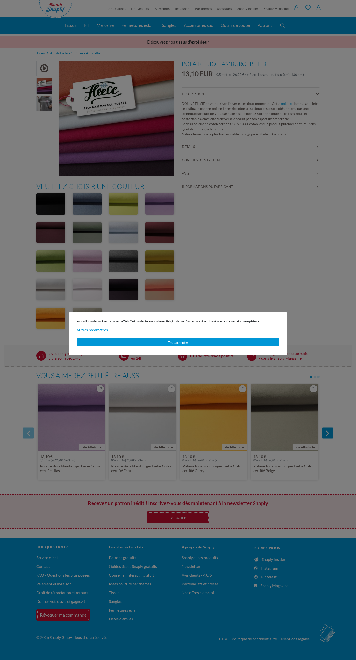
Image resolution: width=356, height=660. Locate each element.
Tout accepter (178, 342)
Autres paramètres (92, 329)
